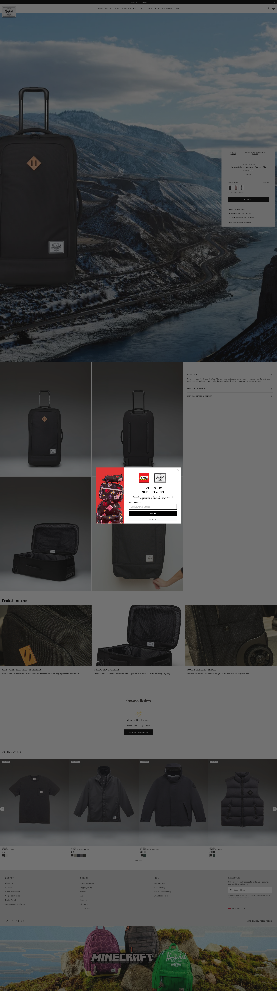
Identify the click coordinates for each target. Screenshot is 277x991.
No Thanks (152, 519)
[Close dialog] (178, 470)
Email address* (135, 503)
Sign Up (153, 513)
